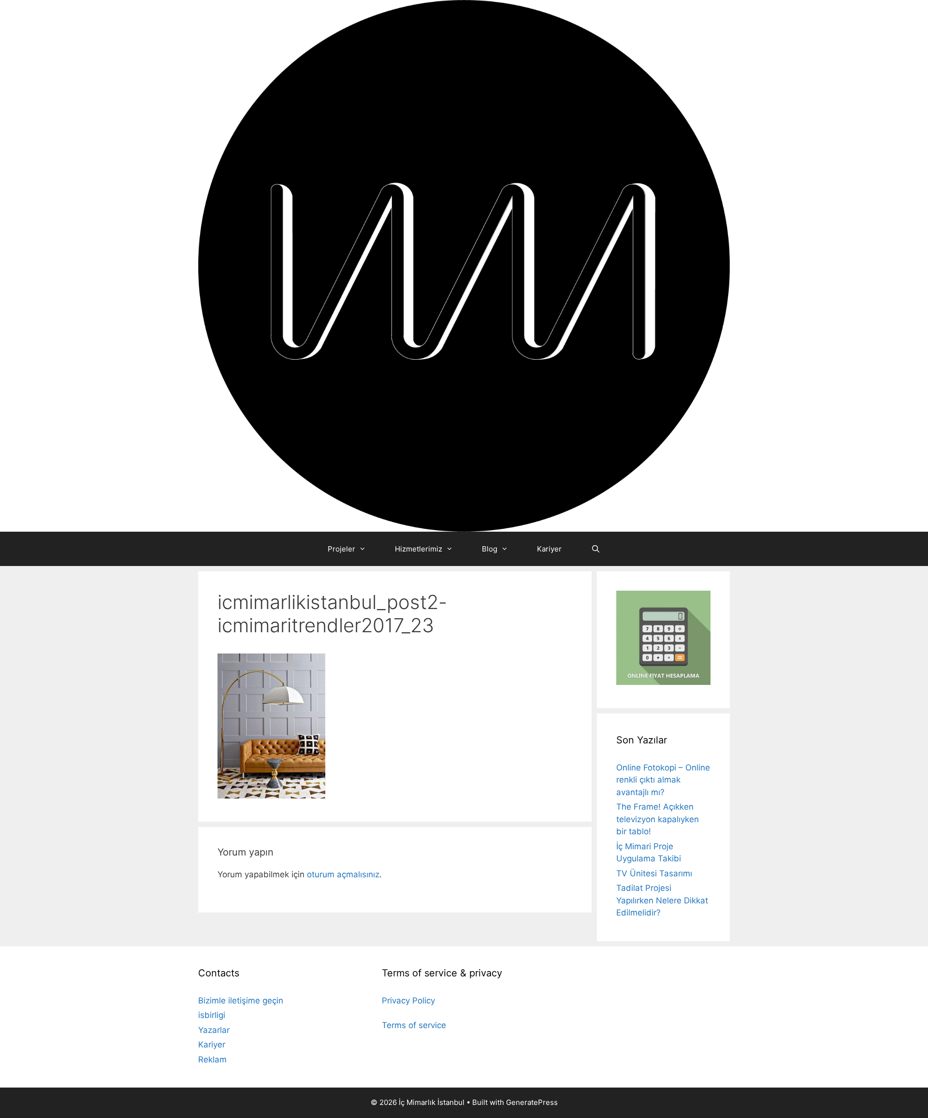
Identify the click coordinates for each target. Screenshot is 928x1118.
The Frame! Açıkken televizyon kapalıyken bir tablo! (657, 819)
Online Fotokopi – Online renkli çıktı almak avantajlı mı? (663, 780)
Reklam (212, 1059)
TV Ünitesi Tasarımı (654, 873)
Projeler (341, 548)
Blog (489, 548)
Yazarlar (214, 1030)
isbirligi (211, 1015)
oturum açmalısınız (343, 874)
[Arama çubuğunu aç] (595, 549)
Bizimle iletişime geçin (240, 1000)
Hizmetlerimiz (418, 548)
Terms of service (414, 1025)
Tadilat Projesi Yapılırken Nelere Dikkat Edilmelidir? (662, 900)
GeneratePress (532, 1102)
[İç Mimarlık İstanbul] (464, 265)
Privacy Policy (408, 1000)
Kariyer (549, 548)
